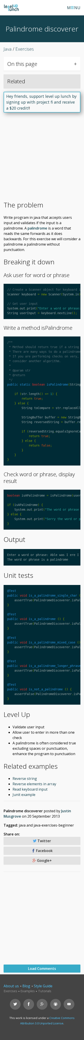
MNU (73, 7)
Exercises (10, 991)
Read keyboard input (30, 789)
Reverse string (25, 778)
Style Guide (43, 986)
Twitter (44, 840)
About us (11, 986)
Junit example (24, 794)
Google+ (44, 860)
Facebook (44, 850)
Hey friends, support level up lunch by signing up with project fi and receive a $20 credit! (41, 102)
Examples (27, 991)
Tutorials (44, 991)
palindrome (37, 228)
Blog (26, 986)
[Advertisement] (42, 159)
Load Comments (42, 968)
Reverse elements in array (34, 783)
